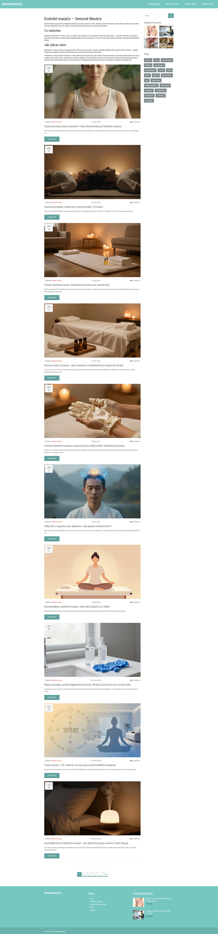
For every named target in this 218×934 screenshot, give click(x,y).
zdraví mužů (160, 95)
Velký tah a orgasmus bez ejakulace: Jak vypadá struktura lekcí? (77, 526)
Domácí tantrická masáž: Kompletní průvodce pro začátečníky (76, 284)
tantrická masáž (167, 60)
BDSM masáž (149, 95)
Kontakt (92, 910)
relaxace (148, 60)
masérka (155, 75)
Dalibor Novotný (57, 122)
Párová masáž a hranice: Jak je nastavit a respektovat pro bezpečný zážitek (83, 365)
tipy (147, 80)
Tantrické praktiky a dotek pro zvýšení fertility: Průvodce (73, 206)
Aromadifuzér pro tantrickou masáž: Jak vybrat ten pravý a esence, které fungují (86, 843)
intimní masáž (165, 85)
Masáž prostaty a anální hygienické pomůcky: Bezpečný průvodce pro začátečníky (87, 684)
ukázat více (52, 139)
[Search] (171, 15)
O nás (92, 899)
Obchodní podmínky (96, 901)
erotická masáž (159, 65)
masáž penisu (156, 80)
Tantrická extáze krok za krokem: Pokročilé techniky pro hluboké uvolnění (82, 126)
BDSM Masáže (208, 4)
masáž (147, 75)
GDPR (92, 907)
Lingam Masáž (154, 4)
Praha (156, 60)
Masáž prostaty (172, 4)
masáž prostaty (166, 75)
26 (105, 874)
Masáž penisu (191, 4)
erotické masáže (150, 70)
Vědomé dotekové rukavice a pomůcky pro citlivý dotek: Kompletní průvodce (84, 445)
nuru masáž (149, 101)
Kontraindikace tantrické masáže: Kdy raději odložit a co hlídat (77, 606)
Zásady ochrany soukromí (98, 904)
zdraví (169, 70)
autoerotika (149, 90)
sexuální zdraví (160, 90)
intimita (161, 70)
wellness (148, 65)
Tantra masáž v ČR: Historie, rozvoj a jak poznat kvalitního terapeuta (80, 765)
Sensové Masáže (12, 4)
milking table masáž (151, 85)
